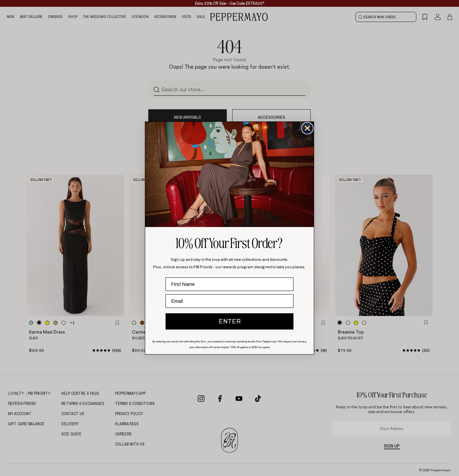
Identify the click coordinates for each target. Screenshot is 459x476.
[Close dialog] (307, 128)
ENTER (230, 321)
